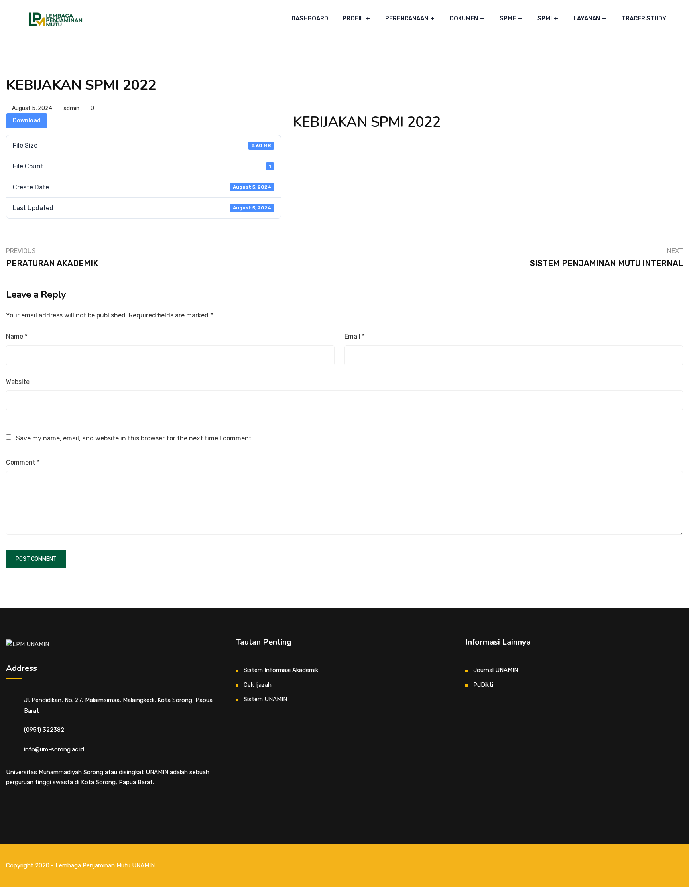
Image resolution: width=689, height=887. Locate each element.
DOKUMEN (464, 18)
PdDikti (483, 684)
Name (17, 336)
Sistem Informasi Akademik (281, 670)
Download (27, 120)
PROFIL (353, 18)
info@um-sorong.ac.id (54, 749)
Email (354, 336)
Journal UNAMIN (495, 670)
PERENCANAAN (406, 18)
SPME (508, 18)
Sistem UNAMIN (265, 699)
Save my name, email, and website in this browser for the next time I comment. (134, 438)
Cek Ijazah (258, 684)
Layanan (586, 18)
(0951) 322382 (44, 729)
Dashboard (309, 18)
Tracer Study (644, 18)
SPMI (544, 18)
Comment (23, 462)
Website (18, 382)
